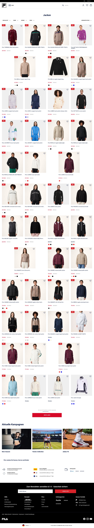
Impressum (21, 514)
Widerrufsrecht (8, 514)
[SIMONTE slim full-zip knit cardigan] (25, 257)
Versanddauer (27, 508)
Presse (43, 502)
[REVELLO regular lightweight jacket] (58, 130)
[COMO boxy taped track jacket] (69, 353)
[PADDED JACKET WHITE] (81, 321)
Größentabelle (7, 502)
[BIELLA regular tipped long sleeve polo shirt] (25, 66)
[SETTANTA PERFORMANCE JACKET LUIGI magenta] (81, 34)
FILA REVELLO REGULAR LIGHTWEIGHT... (12, 174)
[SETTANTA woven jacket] (81, 98)
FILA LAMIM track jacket (54, 397)
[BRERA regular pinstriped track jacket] (81, 289)
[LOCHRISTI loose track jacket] (12, 130)
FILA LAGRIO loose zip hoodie (32, 174)
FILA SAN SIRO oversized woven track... (11, 206)
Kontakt (43, 499)
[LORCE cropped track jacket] (12, 98)
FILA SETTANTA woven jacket (78, 111)
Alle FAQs (6, 499)
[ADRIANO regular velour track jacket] (35, 289)
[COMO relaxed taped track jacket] (12, 353)
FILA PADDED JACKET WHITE (78, 334)
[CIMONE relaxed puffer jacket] (58, 257)
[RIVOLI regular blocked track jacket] (58, 226)
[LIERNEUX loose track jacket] (35, 385)
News (42, 504)
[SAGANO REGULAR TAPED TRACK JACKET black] (35, 34)
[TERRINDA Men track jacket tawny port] (12, 34)
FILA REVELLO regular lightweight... (56, 143)
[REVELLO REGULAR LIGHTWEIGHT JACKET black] (12, 162)
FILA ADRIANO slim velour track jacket (11, 334)
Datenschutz (15, 514)
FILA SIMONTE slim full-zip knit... (22, 270)
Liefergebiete (27, 504)
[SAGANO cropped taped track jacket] (81, 66)
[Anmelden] (83, 5)
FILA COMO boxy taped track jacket (67, 366)
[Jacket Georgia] (81, 385)
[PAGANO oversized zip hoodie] (81, 194)
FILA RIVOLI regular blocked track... (56, 238)
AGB (3, 514)
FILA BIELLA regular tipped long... (22, 79)
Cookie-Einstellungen (29, 514)
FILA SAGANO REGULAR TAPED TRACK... (35, 47)
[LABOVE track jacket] (58, 194)
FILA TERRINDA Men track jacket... (10, 47)
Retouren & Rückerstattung (10, 504)
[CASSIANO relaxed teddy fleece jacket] (35, 226)
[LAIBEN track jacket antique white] (58, 98)
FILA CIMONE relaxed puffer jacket (56, 270)
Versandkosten (27, 502)
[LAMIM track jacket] (58, 385)
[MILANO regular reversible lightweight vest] (12, 226)
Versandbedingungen (29, 506)
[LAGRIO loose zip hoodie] (35, 162)
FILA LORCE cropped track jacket (10, 111)
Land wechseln (44, 506)
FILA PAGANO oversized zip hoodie (79, 206)
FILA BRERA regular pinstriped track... (80, 302)
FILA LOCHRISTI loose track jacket (10, 143)
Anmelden (65, 491)
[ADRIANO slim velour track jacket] (12, 321)
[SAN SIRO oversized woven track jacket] (12, 194)
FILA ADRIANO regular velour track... (34, 302)
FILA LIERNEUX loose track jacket (33, 397)
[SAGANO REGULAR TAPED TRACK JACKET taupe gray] (28, 53)
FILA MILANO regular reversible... (10, 238)
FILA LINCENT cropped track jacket (33, 143)
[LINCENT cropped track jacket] (35, 130)
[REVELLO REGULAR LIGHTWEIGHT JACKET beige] (5, 181)
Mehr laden (47, 415)
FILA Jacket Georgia (76, 397)
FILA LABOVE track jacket (54, 206)
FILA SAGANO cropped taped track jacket (81, 79)
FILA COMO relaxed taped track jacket (11, 366)
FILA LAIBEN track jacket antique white (57, 111)
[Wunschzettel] (87, 5)
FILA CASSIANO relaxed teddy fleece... (34, 238)
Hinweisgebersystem (9, 506)
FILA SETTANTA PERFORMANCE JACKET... (79, 48)
